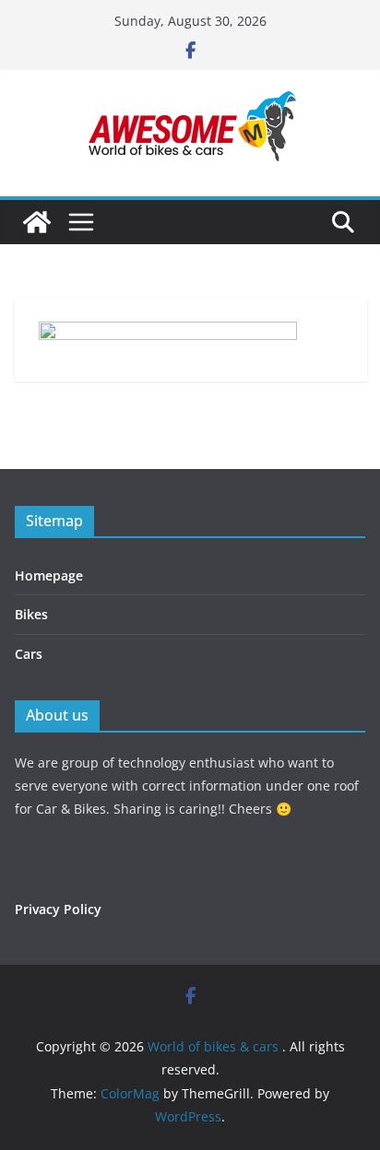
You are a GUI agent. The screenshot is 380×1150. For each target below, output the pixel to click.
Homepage (49, 575)
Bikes (31, 614)
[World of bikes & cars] (37, 222)
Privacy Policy (58, 909)
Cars (28, 654)
